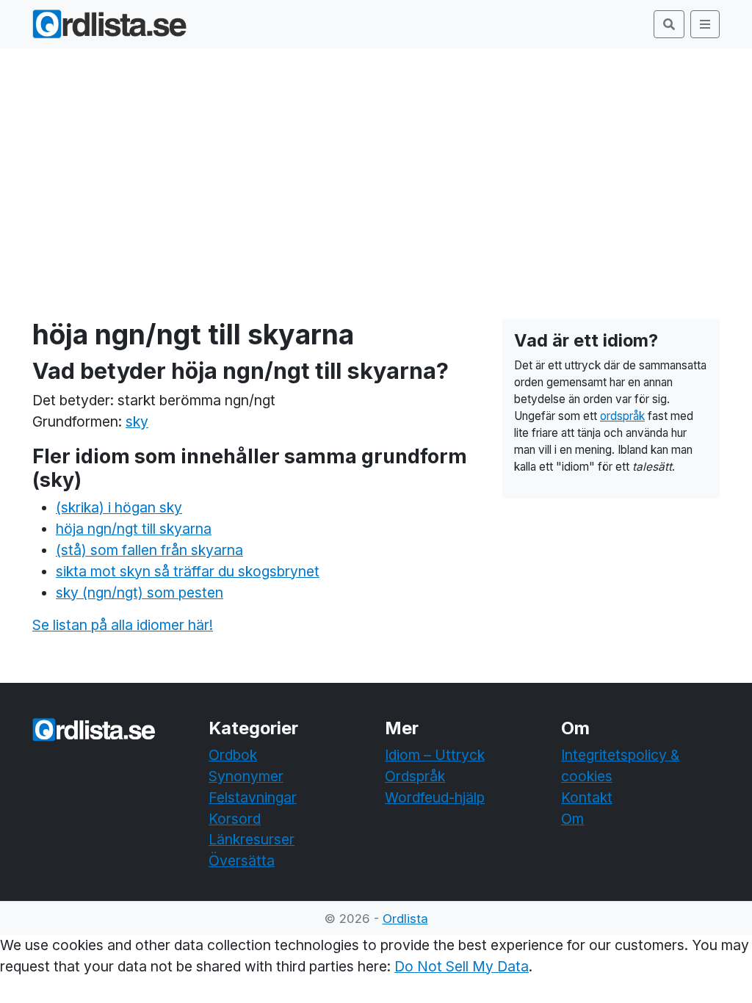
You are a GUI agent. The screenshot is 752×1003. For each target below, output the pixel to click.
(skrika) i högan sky (119, 507)
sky (137, 421)
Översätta (242, 860)
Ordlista (405, 918)
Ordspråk (415, 776)
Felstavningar (253, 797)
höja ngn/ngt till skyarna (134, 528)
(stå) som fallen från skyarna (149, 550)
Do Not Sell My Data (461, 966)
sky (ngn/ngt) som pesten (139, 592)
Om (572, 819)
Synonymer (246, 776)
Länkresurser (251, 839)
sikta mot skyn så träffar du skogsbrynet (187, 571)
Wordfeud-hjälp (435, 797)
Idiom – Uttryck (435, 755)
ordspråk (622, 416)
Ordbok (233, 755)
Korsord (235, 819)
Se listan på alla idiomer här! (122, 625)
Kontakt (586, 797)
